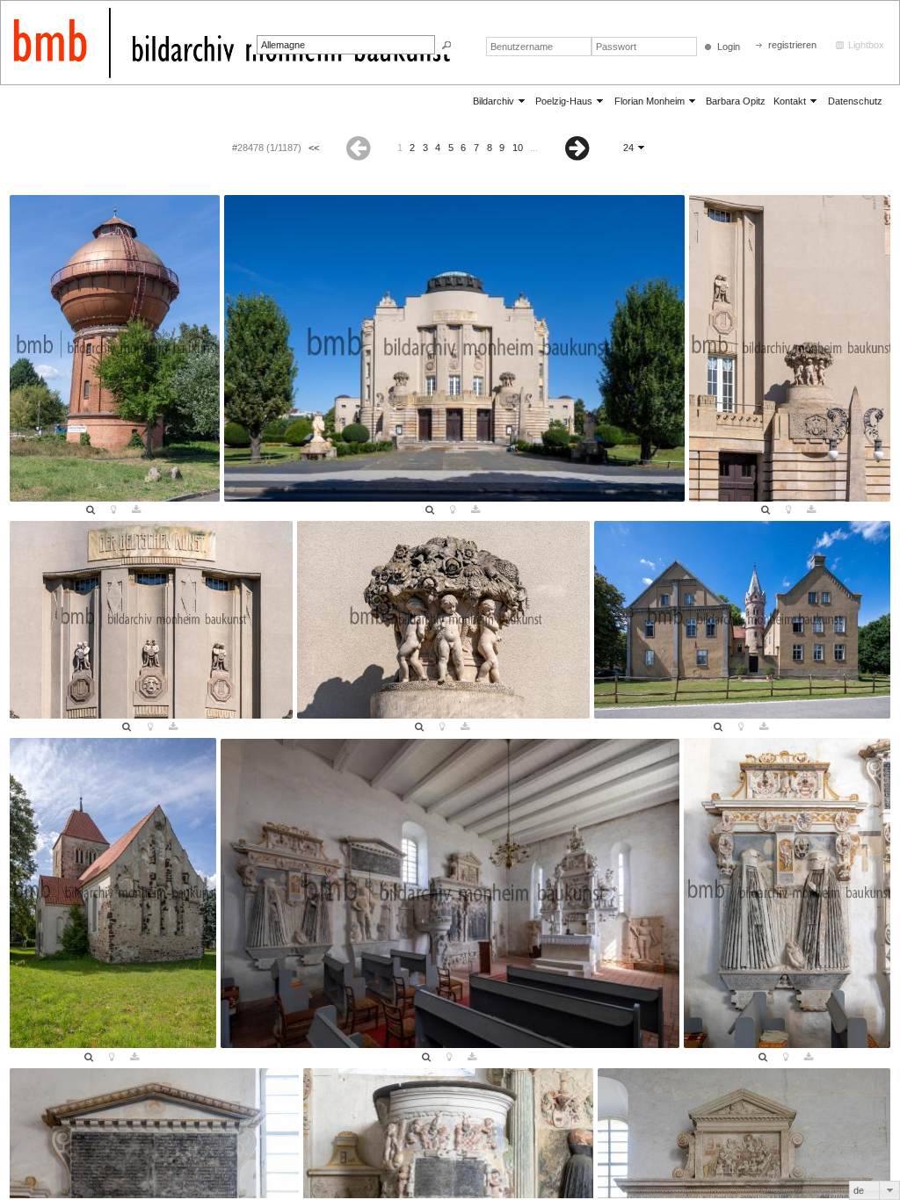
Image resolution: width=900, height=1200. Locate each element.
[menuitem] (500, 100)
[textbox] (346, 44)
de (858, 1190)
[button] (446, 45)
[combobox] (874, 1190)
